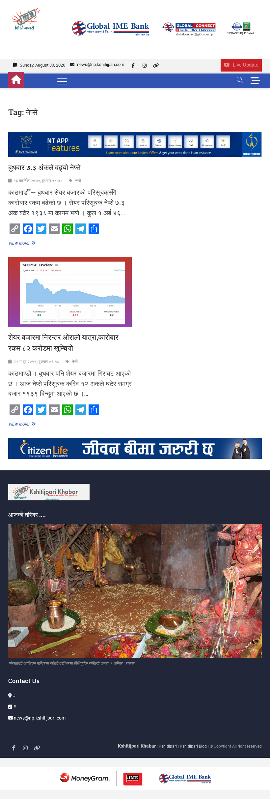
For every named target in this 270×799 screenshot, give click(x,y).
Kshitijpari (168, 746)
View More (21, 243)
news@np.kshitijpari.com (100, 64)
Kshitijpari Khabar (137, 746)
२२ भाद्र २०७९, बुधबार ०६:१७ (37, 361)
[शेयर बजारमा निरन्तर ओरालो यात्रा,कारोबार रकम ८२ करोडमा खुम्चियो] (70, 291)
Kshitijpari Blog (193, 746)
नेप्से (78, 180)
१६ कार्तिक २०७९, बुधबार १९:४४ (38, 180)
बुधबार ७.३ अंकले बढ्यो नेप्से (44, 167)
